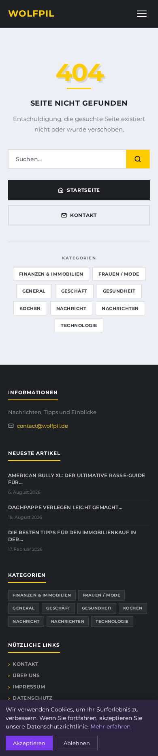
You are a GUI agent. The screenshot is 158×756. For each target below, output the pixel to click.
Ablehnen (77, 743)
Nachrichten (120, 308)
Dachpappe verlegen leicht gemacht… (65, 507)
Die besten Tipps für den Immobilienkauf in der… (72, 535)
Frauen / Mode (118, 274)
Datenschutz (32, 698)
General (34, 291)
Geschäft (74, 291)
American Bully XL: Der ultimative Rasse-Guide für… (76, 478)
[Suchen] (137, 159)
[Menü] (142, 14)
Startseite (83, 190)
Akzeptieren (29, 743)
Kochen (30, 308)
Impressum (29, 687)
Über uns (26, 675)
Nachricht (71, 308)
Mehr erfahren (110, 726)
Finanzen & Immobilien (51, 274)
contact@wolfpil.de (42, 426)
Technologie (79, 325)
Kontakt (83, 215)
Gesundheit (119, 291)
